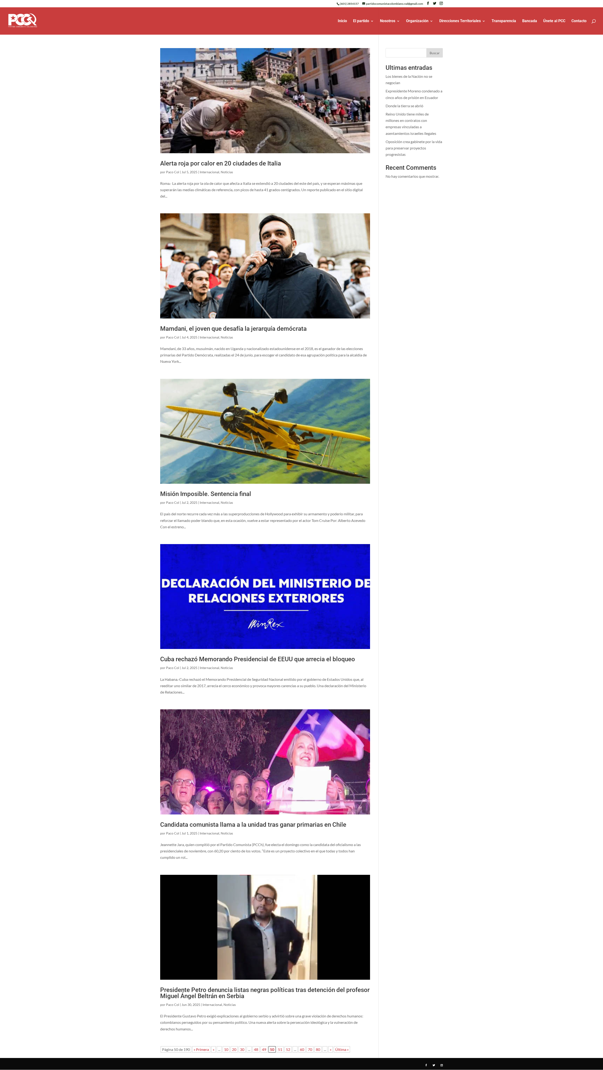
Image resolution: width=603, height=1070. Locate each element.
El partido (361, 21)
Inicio (342, 21)
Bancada (529, 21)
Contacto (579, 21)
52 (288, 1049)
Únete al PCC (554, 21)
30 (242, 1049)
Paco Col (172, 172)
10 (226, 1049)
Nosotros (387, 21)
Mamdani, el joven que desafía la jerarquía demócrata (233, 328)
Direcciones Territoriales (460, 21)
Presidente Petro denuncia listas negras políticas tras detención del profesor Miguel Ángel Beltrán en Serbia (265, 993)
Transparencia (504, 21)
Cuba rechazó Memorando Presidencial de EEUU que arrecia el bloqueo (257, 659)
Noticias (227, 172)
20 (234, 1049)
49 (264, 1049)
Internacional (209, 172)
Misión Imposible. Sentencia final (205, 493)
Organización (417, 21)
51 (280, 1049)
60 (302, 1049)
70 (310, 1049)
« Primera (201, 1049)
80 (318, 1049)
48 (256, 1049)
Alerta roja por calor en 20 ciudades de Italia (220, 163)
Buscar (435, 53)
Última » (342, 1049)
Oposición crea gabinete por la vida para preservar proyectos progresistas (414, 148)
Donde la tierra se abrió (404, 105)
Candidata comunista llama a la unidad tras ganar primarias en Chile (253, 824)
